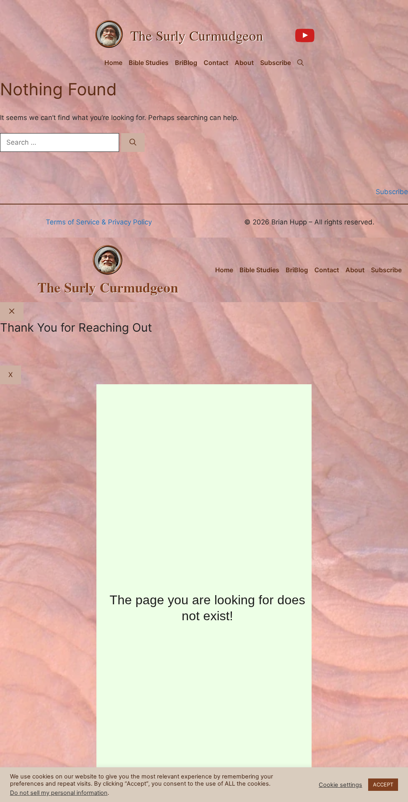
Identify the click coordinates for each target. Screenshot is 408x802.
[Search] (133, 142)
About (244, 63)
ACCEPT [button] (383, 784)
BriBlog (186, 63)
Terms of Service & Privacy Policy (99, 222)
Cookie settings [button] (340, 784)
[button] (300, 63)
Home (113, 63)
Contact (216, 63)
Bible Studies (149, 63)
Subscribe (275, 63)
